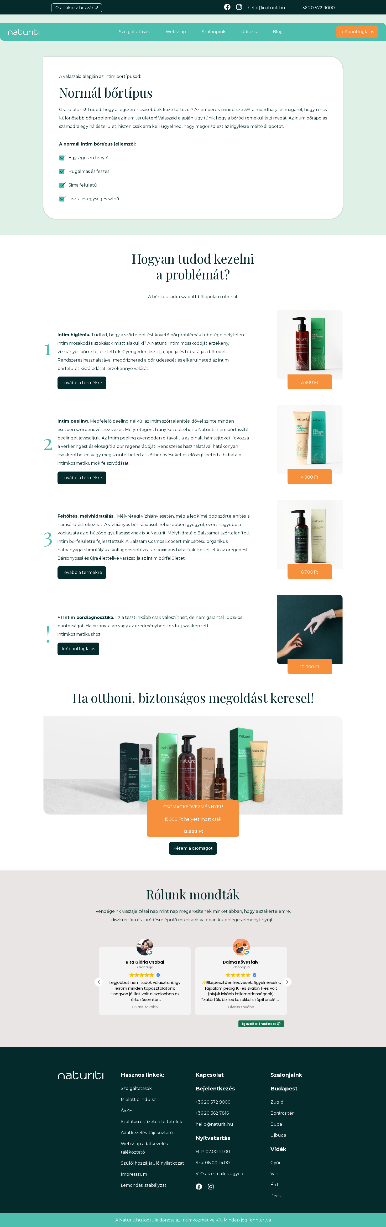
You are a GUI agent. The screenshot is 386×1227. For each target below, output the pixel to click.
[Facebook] (227, 7)
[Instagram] (239, 7)
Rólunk (249, 31)
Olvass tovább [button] (145, 1007)
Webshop (176, 31)
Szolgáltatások (134, 31)
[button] (287, 982)
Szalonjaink (214, 31)
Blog (278, 31)
